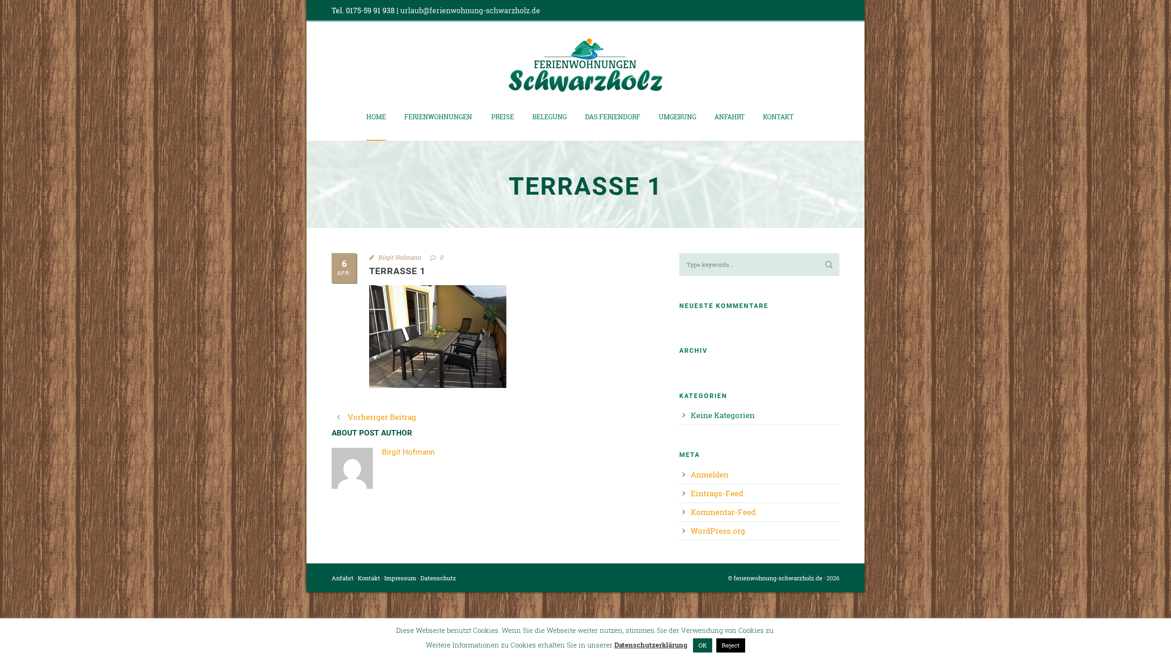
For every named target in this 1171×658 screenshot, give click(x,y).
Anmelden (710, 474)
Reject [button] (731, 645)
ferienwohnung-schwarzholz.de (778, 578)
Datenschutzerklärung (651, 644)
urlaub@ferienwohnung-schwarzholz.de (470, 10)
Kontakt (778, 116)
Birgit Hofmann (399, 257)
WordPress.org (718, 530)
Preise (502, 116)
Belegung (549, 116)
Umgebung (677, 116)
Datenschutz (438, 578)
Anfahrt (729, 116)
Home (376, 116)
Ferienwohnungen (438, 116)
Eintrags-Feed (717, 493)
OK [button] (702, 645)
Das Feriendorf (612, 116)
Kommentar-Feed (723, 512)
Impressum (400, 578)
